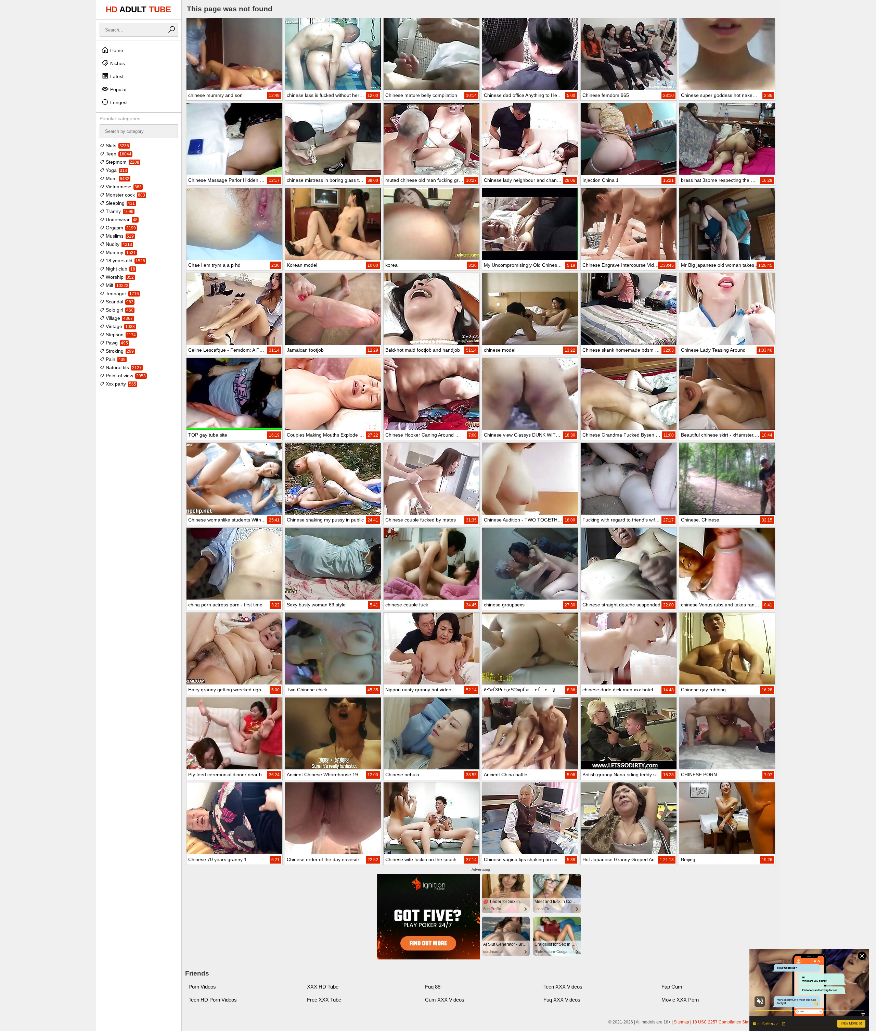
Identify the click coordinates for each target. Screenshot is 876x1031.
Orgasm (120, 227)
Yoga (115, 170)
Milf (116, 285)
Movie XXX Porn (680, 1000)
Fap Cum (671, 987)
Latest (116, 76)
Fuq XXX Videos (561, 1000)
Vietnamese (123, 186)
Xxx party (120, 384)
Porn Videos (202, 987)
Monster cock (124, 195)
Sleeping (119, 203)
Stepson (120, 334)
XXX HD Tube (322, 987)
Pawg (116, 342)
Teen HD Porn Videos (213, 1000)
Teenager (121, 293)
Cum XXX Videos (444, 1000)
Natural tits (123, 367)
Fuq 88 (432, 987)
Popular (118, 89)
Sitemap (681, 1022)
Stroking (119, 351)
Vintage (119, 326)
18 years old (124, 260)
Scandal (118, 301)
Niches (117, 63)
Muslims (119, 236)
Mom (116, 178)
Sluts (116, 145)
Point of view (125, 375)
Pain (115, 359)
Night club (119, 269)
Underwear (121, 219)
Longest (118, 102)
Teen (117, 153)
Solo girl (118, 310)
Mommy (120, 252)
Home (116, 50)
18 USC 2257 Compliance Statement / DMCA (734, 1022)
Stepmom (121, 162)
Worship (119, 277)
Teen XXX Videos (562, 987)
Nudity (118, 244)
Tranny (118, 211)
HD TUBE (138, 9)
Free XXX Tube (324, 1000)
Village (118, 318)
